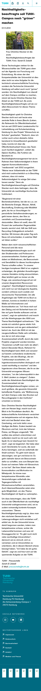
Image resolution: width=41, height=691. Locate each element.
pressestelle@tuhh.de (19, 566)
